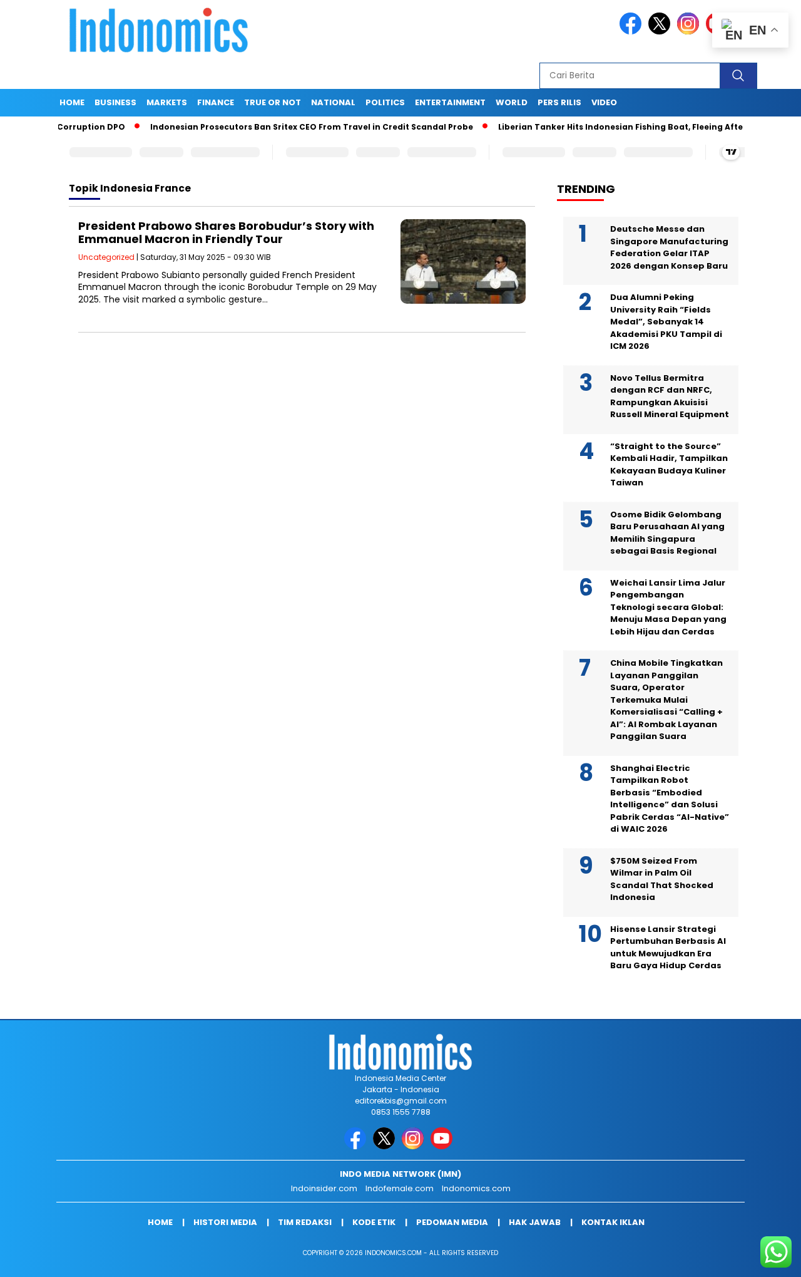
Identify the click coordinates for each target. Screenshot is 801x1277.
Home (71, 102)
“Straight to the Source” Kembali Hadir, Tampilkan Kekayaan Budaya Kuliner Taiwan (669, 464)
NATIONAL (333, 102)
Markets (166, 102)
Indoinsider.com (324, 1188)
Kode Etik (373, 1222)
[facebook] (633, 31)
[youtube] (444, 1146)
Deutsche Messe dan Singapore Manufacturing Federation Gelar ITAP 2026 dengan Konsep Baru (669, 247)
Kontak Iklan (613, 1222)
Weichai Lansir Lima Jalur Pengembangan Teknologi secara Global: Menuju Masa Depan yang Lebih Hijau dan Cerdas (668, 607)
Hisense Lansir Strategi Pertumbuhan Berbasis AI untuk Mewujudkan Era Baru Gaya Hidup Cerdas (668, 947)
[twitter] (661, 31)
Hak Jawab (535, 1222)
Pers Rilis (559, 102)
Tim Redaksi (305, 1222)
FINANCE (215, 102)
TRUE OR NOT (272, 102)
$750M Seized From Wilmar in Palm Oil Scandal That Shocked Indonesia (661, 879)
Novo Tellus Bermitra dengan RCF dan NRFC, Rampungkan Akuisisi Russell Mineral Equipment (669, 396)
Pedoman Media (452, 1222)
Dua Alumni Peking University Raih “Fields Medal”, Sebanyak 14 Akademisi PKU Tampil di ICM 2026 (666, 321)
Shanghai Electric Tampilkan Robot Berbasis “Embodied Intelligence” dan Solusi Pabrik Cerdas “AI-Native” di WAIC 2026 (669, 798)
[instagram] (690, 31)
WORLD (512, 102)
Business (115, 102)
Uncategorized (106, 257)
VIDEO (604, 102)
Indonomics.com (476, 1188)
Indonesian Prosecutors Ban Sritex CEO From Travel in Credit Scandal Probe (283, 126)
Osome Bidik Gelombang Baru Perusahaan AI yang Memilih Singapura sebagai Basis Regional (667, 533)
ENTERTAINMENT (450, 102)
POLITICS (385, 102)
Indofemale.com (399, 1188)
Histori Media (225, 1222)
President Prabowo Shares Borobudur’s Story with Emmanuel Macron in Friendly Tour (226, 232)
